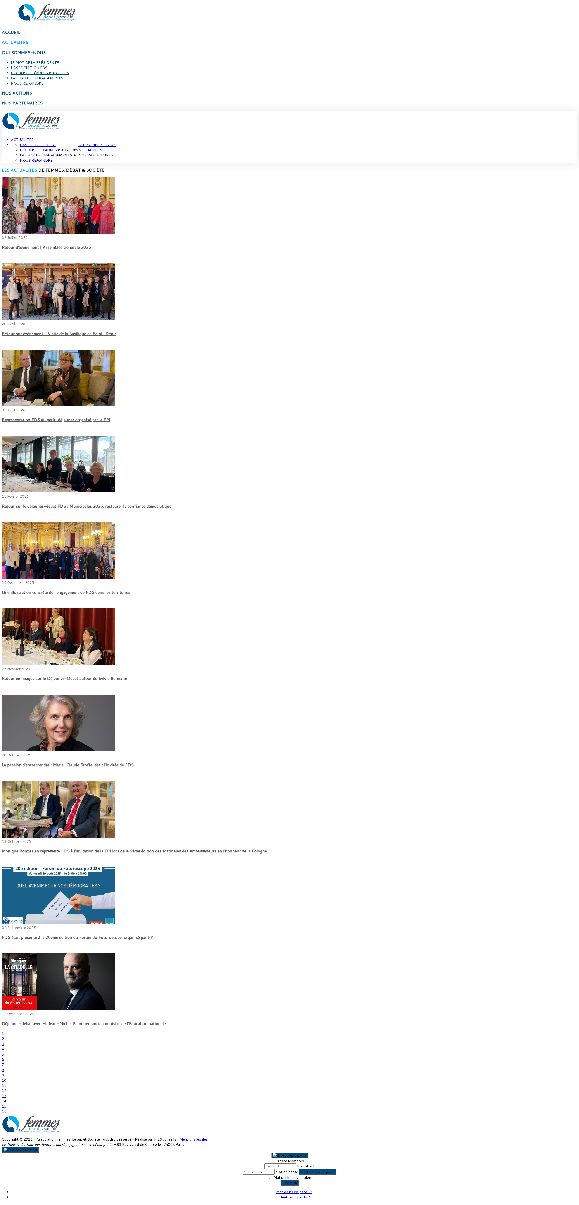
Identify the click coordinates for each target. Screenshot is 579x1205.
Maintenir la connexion (292, 1177)
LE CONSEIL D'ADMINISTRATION (40, 72)
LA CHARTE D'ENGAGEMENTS (37, 77)
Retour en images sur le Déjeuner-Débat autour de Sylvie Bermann (64, 678)
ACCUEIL (11, 32)
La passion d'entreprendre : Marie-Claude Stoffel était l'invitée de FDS (68, 765)
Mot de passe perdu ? (294, 1191)
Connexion (289, 1183)
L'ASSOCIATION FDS (29, 67)
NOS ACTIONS (17, 93)
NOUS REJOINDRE (27, 83)
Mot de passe (286, 1171)
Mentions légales (194, 1139)
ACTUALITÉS (15, 42)
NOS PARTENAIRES (22, 103)
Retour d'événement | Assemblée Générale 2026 (46, 247)
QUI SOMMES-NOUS (24, 52)
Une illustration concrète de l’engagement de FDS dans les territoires (66, 592)
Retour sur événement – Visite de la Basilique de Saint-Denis (59, 333)
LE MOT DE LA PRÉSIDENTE (35, 62)
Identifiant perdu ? (294, 1197)
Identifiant (306, 1166)
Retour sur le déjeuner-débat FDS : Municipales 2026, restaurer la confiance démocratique (86, 506)
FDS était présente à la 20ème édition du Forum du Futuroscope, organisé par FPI (78, 937)
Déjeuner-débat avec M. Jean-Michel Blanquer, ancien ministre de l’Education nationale (84, 1023)
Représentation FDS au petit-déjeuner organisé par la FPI (56, 420)
